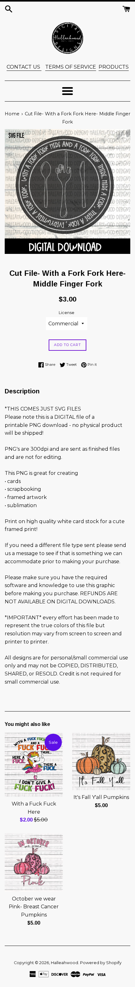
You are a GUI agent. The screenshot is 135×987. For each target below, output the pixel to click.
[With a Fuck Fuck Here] (34, 765)
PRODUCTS (114, 67)
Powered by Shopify (101, 962)
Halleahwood (64, 962)
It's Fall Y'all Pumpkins (101, 797)
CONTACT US (24, 67)
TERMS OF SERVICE (70, 67)
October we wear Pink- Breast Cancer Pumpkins (34, 907)
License (66, 312)
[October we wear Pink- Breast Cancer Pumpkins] (34, 862)
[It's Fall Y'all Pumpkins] (101, 761)
